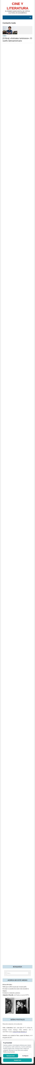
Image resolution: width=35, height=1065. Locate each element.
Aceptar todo (17, 1060)
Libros (4, 36)
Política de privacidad (9, 1052)
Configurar (25, 1055)
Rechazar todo (11, 1055)
